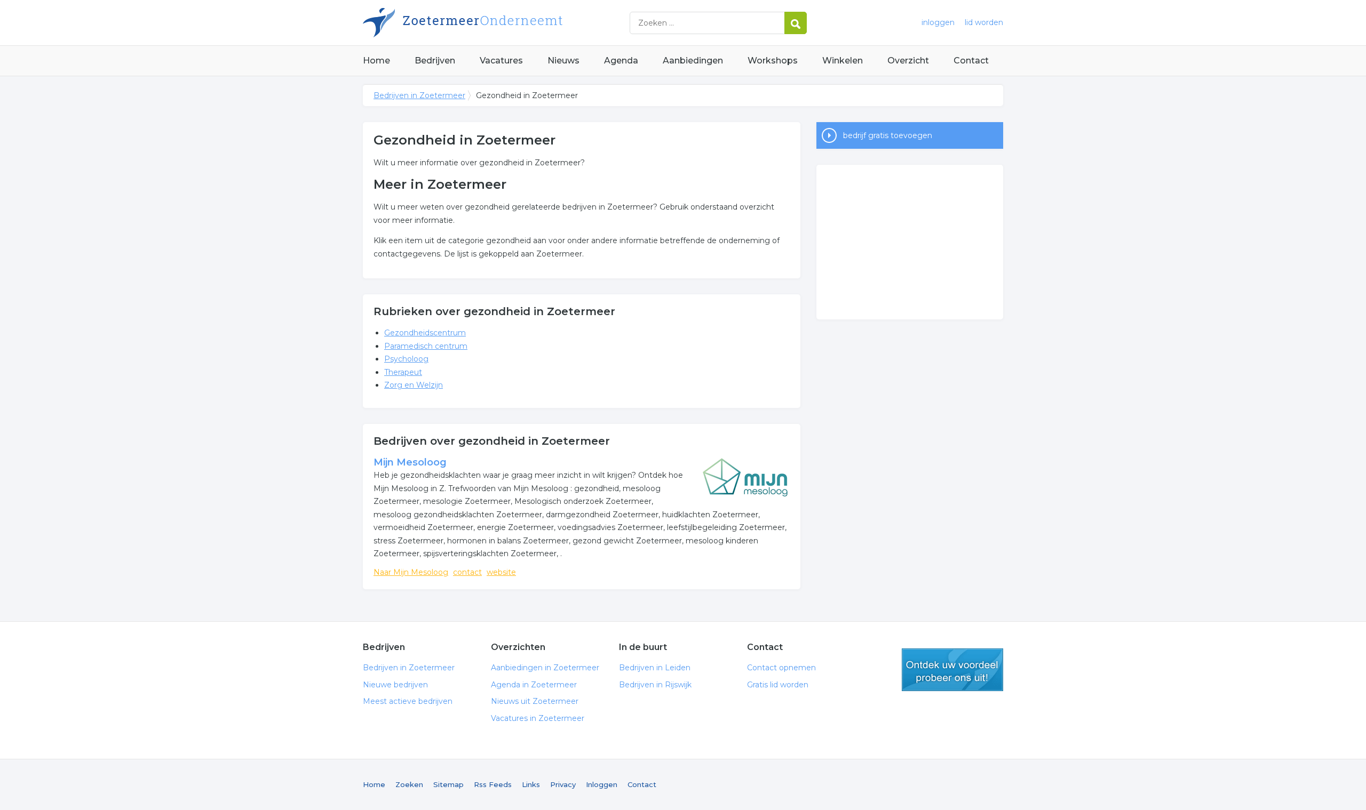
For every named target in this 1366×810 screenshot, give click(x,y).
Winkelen (842, 60)
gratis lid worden (952, 669)
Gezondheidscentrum (425, 333)
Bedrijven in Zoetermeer (496, 23)
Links (531, 784)
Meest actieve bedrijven (407, 701)
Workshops (773, 60)
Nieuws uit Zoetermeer (534, 701)
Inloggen (601, 784)
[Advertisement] (909, 242)
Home (376, 60)
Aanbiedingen (693, 60)
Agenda (621, 60)
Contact (971, 60)
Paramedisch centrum (425, 346)
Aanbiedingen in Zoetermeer (545, 667)
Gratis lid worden (777, 684)
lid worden (984, 22)
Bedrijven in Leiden (654, 667)
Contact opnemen (781, 667)
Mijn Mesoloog (410, 462)
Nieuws (563, 60)
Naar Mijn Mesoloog (411, 572)
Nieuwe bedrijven (395, 684)
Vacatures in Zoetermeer (537, 718)
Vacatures (501, 60)
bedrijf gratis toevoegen (887, 135)
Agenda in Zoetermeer (534, 684)
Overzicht (908, 60)
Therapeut (403, 372)
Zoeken (409, 784)
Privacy (563, 784)
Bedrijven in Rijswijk (655, 684)
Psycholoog (406, 359)
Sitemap (448, 784)
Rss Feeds (493, 784)
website (501, 572)
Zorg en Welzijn (413, 385)
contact (467, 572)
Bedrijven (435, 60)
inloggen (938, 22)
